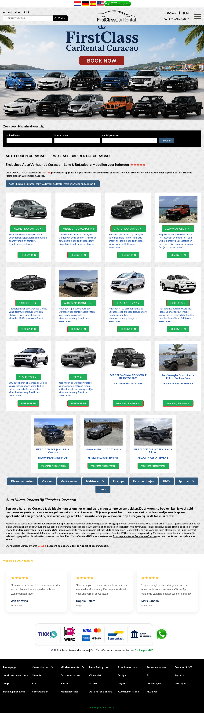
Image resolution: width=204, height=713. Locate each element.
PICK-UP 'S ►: (178, 302)
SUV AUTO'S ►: (28, 377)
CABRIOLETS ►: (28, 302)
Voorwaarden (40, 691)
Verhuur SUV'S (183, 667)
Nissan (65, 683)
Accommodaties (70, 675)
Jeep (6, 683)
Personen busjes (156, 667)
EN (9, 12)
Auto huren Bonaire (100, 691)
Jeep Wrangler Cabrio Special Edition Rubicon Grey (178, 376)
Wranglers (181, 683)
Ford (149, 675)
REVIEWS (152, 691)
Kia (34, 683)
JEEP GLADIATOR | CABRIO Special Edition (153, 451)
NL (4, 12)
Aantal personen (110, 135)
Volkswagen (154, 683)
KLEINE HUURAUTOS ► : (28, 228)
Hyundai (180, 675)
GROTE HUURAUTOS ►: (128, 228)
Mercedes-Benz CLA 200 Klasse (103, 449)
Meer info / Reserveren (53, 465)
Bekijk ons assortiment (21, 243)
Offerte (36, 675)
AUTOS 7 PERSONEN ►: (78, 302)
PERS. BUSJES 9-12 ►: (128, 302)
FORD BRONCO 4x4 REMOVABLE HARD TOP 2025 (128, 376)
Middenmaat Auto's (72, 667)
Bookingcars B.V (144, 650)
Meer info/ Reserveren (128, 403)
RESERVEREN (28, 254)
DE (14, 12)
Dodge (122, 675)
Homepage (9, 667)
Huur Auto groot (99, 667)
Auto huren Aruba (128, 691)
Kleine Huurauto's (42, 667)
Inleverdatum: (61, 135)
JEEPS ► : (78, 377)
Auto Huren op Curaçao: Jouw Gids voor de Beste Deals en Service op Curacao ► (52, 183)
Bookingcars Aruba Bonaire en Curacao (135, 536)
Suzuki (93, 683)
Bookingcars (96, 707)
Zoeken (167, 140)
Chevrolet (95, 675)
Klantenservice (69, 691)
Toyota (122, 683)
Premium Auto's (127, 667)
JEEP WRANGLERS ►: (178, 228)
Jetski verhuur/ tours (15, 675)
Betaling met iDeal (14, 691)
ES (19, 12)
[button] (197, 16)
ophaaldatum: (14, 135)
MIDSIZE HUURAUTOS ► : (78, 228)
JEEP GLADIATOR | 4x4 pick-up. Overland (53, 451)
